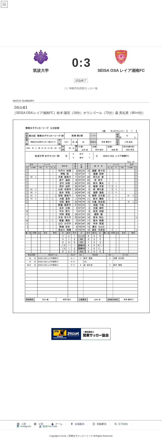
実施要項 (101, 424)
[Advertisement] (81, 386)
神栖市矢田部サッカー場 (83, 88)
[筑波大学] (41, 62)
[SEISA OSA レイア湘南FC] (121, 62)
